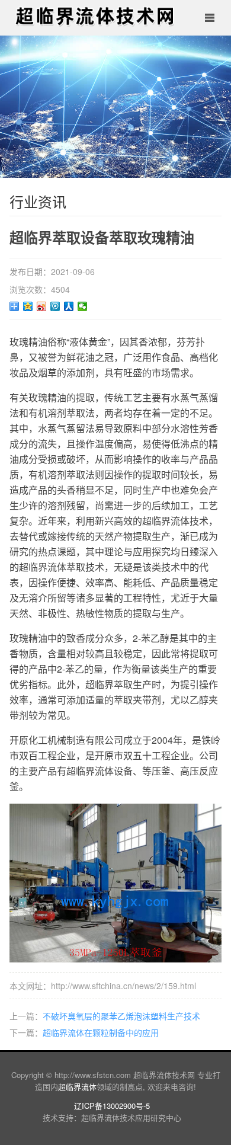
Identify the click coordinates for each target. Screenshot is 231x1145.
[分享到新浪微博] (42, 306)
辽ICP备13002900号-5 (112, 1105)
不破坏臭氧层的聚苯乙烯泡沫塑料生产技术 (121, 1016)
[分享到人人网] (69, 306)
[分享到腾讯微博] (55, 306)
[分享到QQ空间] (28, 306)
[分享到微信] (83, 306)
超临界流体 (77, 1086)
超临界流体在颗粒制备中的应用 (101, 1032)
